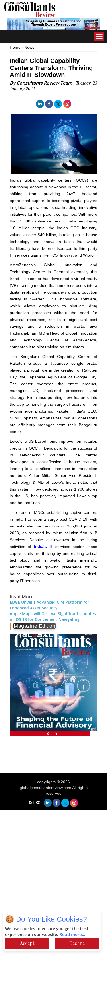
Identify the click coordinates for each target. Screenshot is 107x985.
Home (15, 47)
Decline (77, 943)
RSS (36, 802)
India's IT (43, 546)
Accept (27, 943)
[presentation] (48, 733)
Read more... (72, 934)
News (29, 47)
